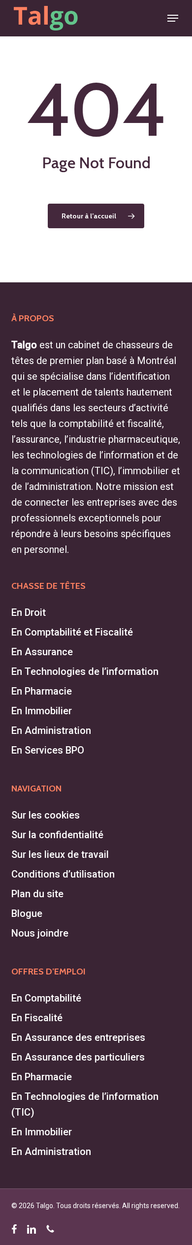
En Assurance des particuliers (78, 1057)
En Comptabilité (46, 998)
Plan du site (37, 894)
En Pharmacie (41, 691)
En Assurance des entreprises (78, 1037)
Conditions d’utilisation (63, 874)
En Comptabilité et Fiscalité (72, 632)
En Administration (51, 730)
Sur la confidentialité (57, 835)
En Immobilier (41, 711)
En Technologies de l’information (85, 671)
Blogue (26, 913)
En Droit (28, 612)
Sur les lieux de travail (60, 854)
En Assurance (42, 652)
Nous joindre (39, 933)
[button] (172, 18)
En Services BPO (47, 750)
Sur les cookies (45, 815)
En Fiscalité (37, 1018)
